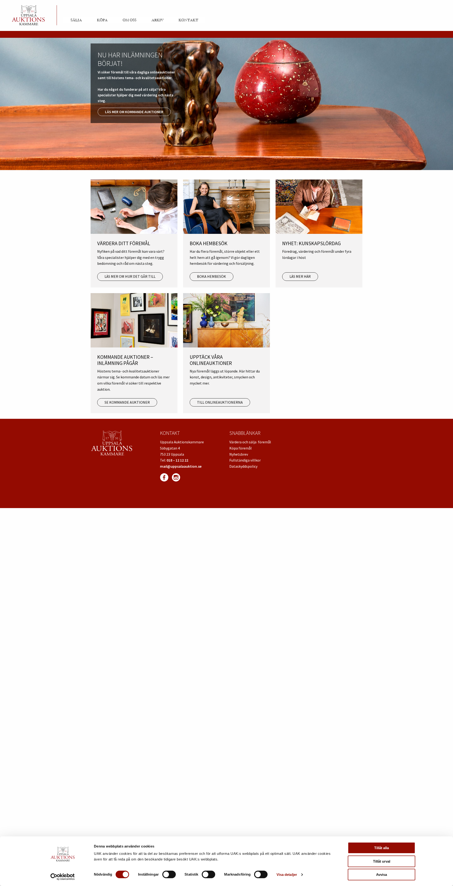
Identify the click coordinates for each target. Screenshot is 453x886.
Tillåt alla (381, 848)
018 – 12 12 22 (177, 460)
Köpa (102, 20)
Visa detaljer (287, 875)
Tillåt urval (381, 861)
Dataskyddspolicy (243, 466)
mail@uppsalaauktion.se (180, 466)
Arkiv (157, 20)
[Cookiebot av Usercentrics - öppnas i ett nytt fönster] (62, 876)
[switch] (169, 874)
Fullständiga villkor (245, 460)
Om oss (129, 20)
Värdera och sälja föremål (250, 442)
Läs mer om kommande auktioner (134, 111)
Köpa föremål (240, 448)
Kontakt (188, 20)
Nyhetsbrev (238, 454)
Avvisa (381, 875)
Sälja (76, 20)
